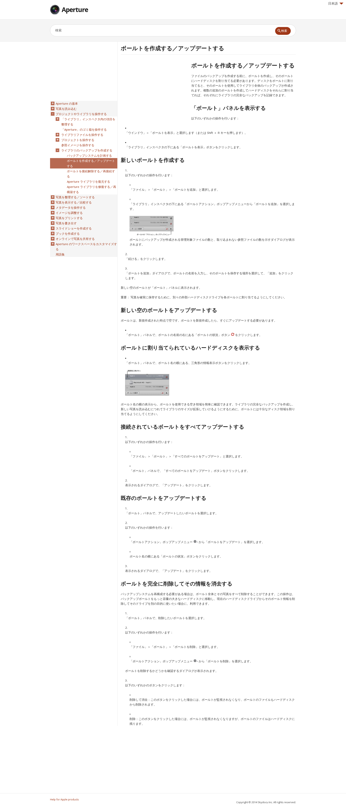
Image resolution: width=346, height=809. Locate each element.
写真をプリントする (69, 218)
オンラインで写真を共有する (75, 239)
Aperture (75, 9)
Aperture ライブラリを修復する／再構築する (91, 189)
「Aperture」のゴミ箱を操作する (84, 129)
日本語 (333, 3)
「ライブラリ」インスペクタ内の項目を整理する (88, 121)
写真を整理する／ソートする (75, 197)
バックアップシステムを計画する (89, 155)
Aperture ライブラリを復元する (88, 181)
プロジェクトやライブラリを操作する (81, 114)
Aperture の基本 (67, 103)
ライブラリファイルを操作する (82, 135)
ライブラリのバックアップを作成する (86, 150)
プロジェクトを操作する (77, 140)
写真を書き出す (66, 223)
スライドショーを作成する (74, 228)
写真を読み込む (66, 109)
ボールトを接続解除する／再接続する (91, 173)
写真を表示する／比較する (74, 202)
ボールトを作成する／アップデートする (91, 163)
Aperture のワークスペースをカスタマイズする (86, 246)
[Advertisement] (154, 90)
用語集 (60, 254)
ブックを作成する (68, 234)
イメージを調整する (69, 213)
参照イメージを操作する (77, 145)
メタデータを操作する (71, 208)
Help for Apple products (64, 799)
